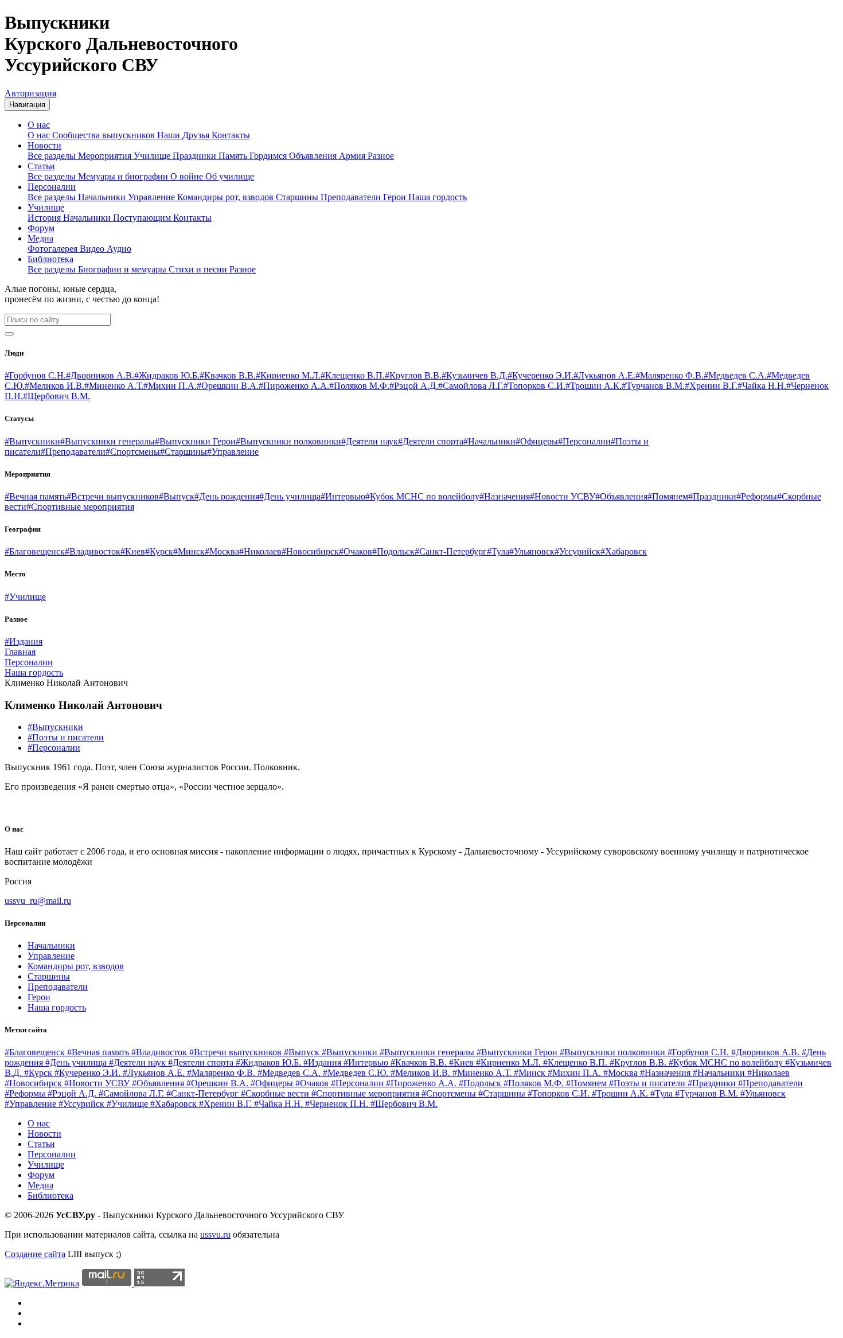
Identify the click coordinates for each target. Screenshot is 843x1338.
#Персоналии (584, 441)
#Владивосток (92, 551)
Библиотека (50, 259)
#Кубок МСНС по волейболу (422, 496)
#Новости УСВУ (562, 496)
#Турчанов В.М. (653, 386)
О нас (39, 125)
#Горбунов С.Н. (35, 375)
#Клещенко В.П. (353, 375)
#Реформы (756, 496)
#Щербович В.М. (56, 396)
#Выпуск (176, 496)
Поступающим (143, 218)
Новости (44, 145)
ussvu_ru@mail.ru (38, 901)
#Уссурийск (577, 551)
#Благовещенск (35, 551)
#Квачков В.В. (228, 375)
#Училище (25, 597)
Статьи (41, 166)
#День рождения (226, 496)
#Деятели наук (369, 441)
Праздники (195, 156)
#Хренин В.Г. (711, 386)
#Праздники (712, 496)
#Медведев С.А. (735, 375)
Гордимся (269, 156)
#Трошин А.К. (593, 386)
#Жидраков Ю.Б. (167, 375)
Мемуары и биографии (124, 176)
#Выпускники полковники (288, 441)
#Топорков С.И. (534, 386)
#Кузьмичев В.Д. (475, 375)
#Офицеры (537, 441)
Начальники (103, 197)
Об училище (229, 176)
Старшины (298, 197)
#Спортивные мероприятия (80, 507)
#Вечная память (36, 496)
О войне (187, 176)
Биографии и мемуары (123, 269)
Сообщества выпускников (104, 135)
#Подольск (393, 551)
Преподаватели (352, 197)
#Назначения (504, 496)
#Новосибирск (310, 551)
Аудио (119, 248)
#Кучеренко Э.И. (540, 375)
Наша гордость (437, 197)
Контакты (231, 135)
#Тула (498, 551)
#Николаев (260, 551)
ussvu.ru (215, 1234)
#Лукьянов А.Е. (604, 375)
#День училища (290, 496)
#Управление (233, 452)
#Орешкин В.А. (228, 386)
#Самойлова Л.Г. (471, 386)
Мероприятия (106, 156)
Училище (153, 156)
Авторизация (30, 93)
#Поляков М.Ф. (359, 386)
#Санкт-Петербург (451, 551)
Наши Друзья (184, 135)
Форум (41, 228)
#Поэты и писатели (66, 737)
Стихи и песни (199, 269)
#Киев (132, 551)
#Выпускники (32, 441)
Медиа (40, 238)
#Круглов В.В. (413, 375)
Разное (381, 156)
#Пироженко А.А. (294, 386)
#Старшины (183, 452)
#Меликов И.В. (54, 386)
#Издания (23, 641)
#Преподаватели (73, 452)
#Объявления (621, 496)
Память (233, 156)
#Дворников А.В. (100, 375)
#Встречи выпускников (113, 496)
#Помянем (667, 496)
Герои (395, 197)
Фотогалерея (54, 248)
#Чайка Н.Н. (761, 386)
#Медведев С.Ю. (357, 1073)
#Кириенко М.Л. (288, 375)
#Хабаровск (623, 551)
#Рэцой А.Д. (413, 386)
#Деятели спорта (430, 441)
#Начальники (489, 441)
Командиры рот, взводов (226, 197)
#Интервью (343, 496)
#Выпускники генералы (107, 441)
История (45, 218)
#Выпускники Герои (195, 441)
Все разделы (53, 156)
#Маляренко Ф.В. (669, 375)
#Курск (159, 551)
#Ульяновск (532, 551)
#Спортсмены (133, 452)
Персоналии (52, 187)
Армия (353, 156)
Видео (93, 248)
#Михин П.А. (170, 386)
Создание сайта (35, 1254)
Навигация (27, 104)
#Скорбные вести (276, 1093)
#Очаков (355, 551)
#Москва (222, 551)
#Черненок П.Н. (337, 1104)
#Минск (189, 551)
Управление (152, 197)
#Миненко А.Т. (113, 386)
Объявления (314, 156)
